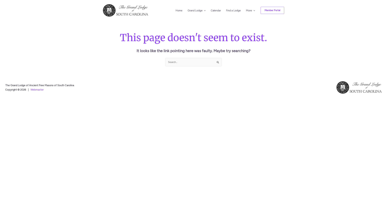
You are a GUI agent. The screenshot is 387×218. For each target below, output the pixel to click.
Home (179, 10)
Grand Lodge (195, 10)
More (249, 10)
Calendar (216, 10)
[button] (204, 10)
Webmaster (37, 89)
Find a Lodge (233, 10)
